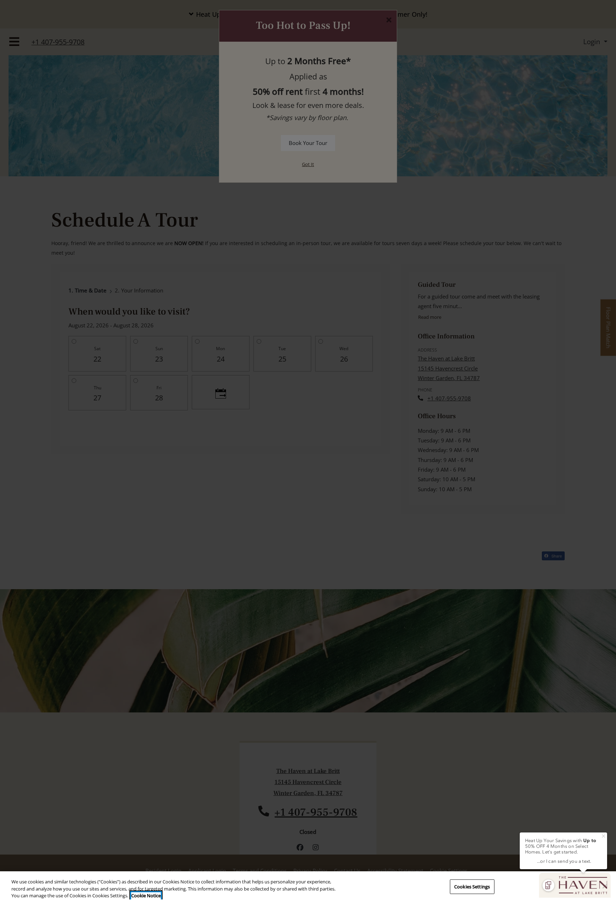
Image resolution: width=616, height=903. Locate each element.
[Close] (604, 886)
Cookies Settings (472, 886)
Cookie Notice (146, 895)
